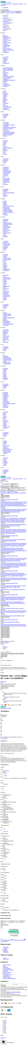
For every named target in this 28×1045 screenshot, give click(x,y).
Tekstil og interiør (7, 315)
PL (5, 1031)
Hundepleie (5, 394)
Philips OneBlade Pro (8, 148)
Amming (5, 316)
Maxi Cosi (5, 338)
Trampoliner (5, 83)
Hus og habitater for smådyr (9, 403)
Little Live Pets (6, 109)
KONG (5, 414)
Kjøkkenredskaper (7, 259)
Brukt (4, 194)
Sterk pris (5, 58)
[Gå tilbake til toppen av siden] (2, 928)
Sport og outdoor (7, 42)
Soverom (5, 268)
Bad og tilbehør (6, 321)
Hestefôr (5, 404)
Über (4, 419)
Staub (4, 285)
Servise (4, 260)
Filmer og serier (6, 46)
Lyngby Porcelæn (7, 278)
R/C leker (5, 647)
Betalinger (5, 950)
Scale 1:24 (5, 831)
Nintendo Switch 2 (7, 170)
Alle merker (5, 140)
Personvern (3, 1037)
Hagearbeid (5, 356)
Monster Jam (3, 681)
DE (5, 1027)
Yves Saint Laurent (7, 223)
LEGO (4, 90)
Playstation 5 (6, 167)
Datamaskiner (6, 45)
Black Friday (6, 959)
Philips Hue (5, 150)
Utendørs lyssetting (7, 360)
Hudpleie (5, 204)
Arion (4, 413)
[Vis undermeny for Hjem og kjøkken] (12, 23)
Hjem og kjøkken (7, 40)
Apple (4, 144)
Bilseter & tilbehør (7, 314)
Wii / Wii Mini (6, 182)
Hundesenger (6, 396)
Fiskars (4, 287)
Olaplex (5, 221)
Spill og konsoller (7, 37)
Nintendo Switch (7, 172)
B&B (4, 418)
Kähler (4, 299)
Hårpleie (5, 203)
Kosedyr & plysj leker (8, 70)
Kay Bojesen (6, 291)
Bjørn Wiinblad (6, 296)
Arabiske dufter (6, 243)
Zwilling (5, 283)
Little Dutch (5, 103)
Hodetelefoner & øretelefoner (9, 127)
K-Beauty (5, 242)
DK (5, 1020)
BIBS (4, 334)
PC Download (6, 178)
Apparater (5, 255)
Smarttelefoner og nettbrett (9, 124)
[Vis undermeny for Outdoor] (8, 26)
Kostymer (5, 86)
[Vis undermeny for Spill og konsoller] (12, 20)
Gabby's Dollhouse (7, 107)
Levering (5, 948)
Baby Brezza (6, 331)
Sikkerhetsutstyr (6, 322)
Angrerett (5, 949)
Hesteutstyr (5, 407)
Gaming (5, 440)
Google (4, 460)
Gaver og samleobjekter (8, 323)
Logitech (5, 146)
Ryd (2, 642)
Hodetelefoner (6, 445)
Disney (4, 98)
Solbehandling (6, 208)
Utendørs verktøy (7, 362)
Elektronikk (5, 36)
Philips (4, 149)
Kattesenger (5, 401)
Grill (4, 355)
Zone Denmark (6, 277)
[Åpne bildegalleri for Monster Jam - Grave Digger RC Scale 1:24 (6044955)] (12, 653)
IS (5, 1030)
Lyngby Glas (6, 292)
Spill (4, 71)
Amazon (5, 154)
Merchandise (6, 52)
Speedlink (5, 462)
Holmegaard (6, 288)
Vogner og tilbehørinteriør (8, 317)
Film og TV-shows (7, 972)
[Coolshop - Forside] (11, 11)
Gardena (5, 369)
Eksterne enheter (6, 450)
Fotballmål (5, 75)
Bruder (4, 100)
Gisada (4, 235)
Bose (4, 152)
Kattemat (5, 397)
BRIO (4, 102)
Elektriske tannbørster (8, 211)
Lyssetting (5, 265)
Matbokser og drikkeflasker (9, 80)
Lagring (5, 263)
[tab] (1, 652)
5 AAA (4, 800)
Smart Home (6, 122)
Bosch (4, 373)
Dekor (4, 264)
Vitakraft (5, 416)
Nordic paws (6, 421)
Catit (4, 415)
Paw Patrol (5, 105)
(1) (1, 658)
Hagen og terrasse (7, 48)
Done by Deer (6, 335)
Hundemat (5, 392)
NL (5, 1028)
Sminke (5, 202)
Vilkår (2, 1035)
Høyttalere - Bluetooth (8, 128)
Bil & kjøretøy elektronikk (9, 132)
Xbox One (5, 174)
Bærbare (5, 442)
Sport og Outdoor (7, 977)
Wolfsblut (5, 427)
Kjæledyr (5, 43)
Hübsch (5, 298)
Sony (4, 151)
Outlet (4, 61)
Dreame (5, 141)
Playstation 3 (6, 169)
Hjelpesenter (6, 947)
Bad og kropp (6, 207)
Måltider (5, 312)
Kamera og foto (6, 131)
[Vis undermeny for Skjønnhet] (9, 21)
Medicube (5, 231)
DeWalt (5, 374)
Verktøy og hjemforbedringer (9, 978)
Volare (4, 97)
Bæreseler (5, 320)
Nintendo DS (6, 180)
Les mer (2, 672)
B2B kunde (5, 7)
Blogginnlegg (6, 63)
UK (5, 1021)
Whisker (5, 424)
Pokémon (5, 94)
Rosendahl (5, 293)
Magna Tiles (6, 93)
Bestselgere (5, 59)
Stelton (4, 280)
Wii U (4, 183)
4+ (3, 790)
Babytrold (5, 333)
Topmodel (5, 99)
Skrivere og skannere (7, 449)
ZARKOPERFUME (7, 224)
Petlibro (5, 425)
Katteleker (5, 398)
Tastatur (5, 443)
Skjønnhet (5, 38)
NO (5, 1023)
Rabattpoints (6, 952)
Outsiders (5, 95)
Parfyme (5, 201)
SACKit (5, 297)
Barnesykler (5, 72)
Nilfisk (4, 370)
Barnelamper (6, 325)
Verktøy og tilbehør (7, 209)
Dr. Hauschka (6, 227)
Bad (4, 261)
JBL (4, 145)
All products (6, 57)
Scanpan (5, 281)
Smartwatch (5, 129)
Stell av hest (5, 406)
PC (4, 177)
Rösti (4, 276)
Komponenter (6, 448)
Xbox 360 (5, 175)
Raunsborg (5, 225)
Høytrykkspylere (6, 357)
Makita (4, 375)
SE (5, 1026)
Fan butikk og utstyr (7, 974)
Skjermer (5, 447)
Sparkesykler (6, 78)
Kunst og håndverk (7, 77)
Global (4, 282)
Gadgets (5, 51)
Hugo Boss (5, 220)
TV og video (6, 123)
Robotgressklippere (7, 358)
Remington (5, 236)
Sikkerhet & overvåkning (8, 133)
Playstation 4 (6, 168)
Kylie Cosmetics (6, 230)
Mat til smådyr (6, 402)
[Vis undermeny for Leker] (7, 17)
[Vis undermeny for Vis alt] (7, 15)
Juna (4, 289)
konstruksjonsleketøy (7, 67)
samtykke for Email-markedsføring (13, 992)
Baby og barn (6, 973)
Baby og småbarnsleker (8, 69)
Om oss (5, 957)
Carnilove (5, 420)
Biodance (5, 229)
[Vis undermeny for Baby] (7, 24)
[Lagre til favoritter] (2, 689)
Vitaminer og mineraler (8, 212)
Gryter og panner (7, 258)
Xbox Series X (6, 173)
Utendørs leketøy (7, 85)
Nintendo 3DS (6, 179)
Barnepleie (5, 214)
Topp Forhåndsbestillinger (8, 192)
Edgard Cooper (6, 426)
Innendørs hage (6, 269)
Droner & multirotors (7, 134)
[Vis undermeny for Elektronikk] (10, 18)
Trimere (5, 213)
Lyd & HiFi (5, 126)
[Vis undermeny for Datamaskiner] (10, 29)
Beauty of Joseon (7, 232)
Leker (4, 35)
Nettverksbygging (7, 452)
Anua (4, 234)
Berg (4, 104)
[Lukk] (2, 482)
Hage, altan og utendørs (8, 969)
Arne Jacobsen (6, 294)
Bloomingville (6, 286)
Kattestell (5, 399)
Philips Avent (6, 339)
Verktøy (5, 47)
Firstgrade (5, 108)
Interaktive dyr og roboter (8, 76)
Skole (4, 82)
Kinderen (5, 41)
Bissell (4, 143)
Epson (4, 459)
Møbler (4, 266)
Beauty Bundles (6, 244)
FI (5, 1024)
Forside (2, 643)
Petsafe (4, 423)
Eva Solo (5, 379)
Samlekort (5, 81)
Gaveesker (5, 246)
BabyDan (5, 332)
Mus (4, 444)
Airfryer (5, 257)
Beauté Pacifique (7, 226)
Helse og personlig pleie (8, 49)
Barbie (4, 92)
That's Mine (5, 342)
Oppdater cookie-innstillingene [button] (7, 1042)
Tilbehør (5, 136)
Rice (4, 340)
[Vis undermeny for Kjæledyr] (9, 27)
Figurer (4, 74)
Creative (5, 464)
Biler (4, 648)
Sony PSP (5, 184)
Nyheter (5, 60)
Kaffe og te (5, 254)
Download (5, 195)
